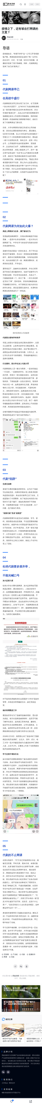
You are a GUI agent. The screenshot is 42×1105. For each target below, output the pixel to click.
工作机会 (5, 1083)
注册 (31, 4)
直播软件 (32, 954)
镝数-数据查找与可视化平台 (11, 1092)
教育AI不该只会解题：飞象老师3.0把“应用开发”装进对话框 (12, 1040)
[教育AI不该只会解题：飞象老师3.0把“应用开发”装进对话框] (13, 1030)
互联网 (6, 954)
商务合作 (12, 1083)
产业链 (15, 954)
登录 (37, 4)
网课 (5, 957)
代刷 (23, 954)
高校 (12, 957)
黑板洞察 (10, 37)
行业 (22, 39)
